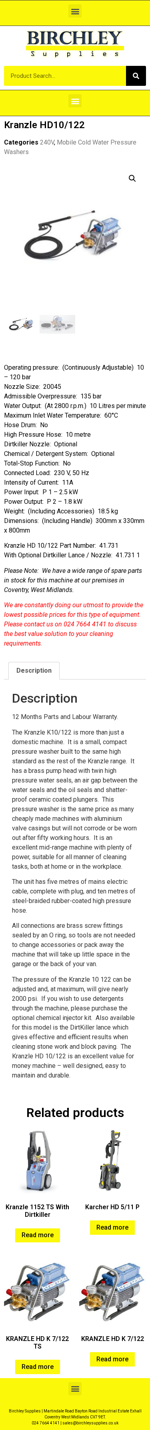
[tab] (34, 670)
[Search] (136, 76)
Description (34, 670)
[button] (75, 11)
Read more (38, 1235)
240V (47, 142)
